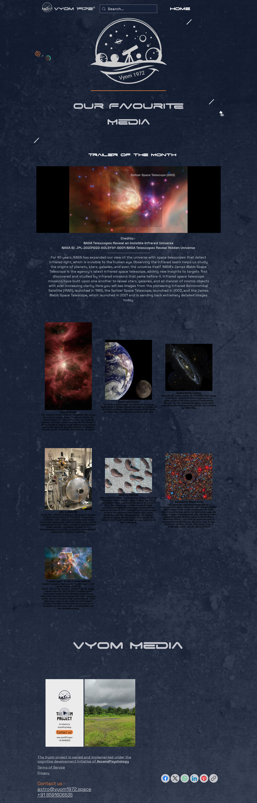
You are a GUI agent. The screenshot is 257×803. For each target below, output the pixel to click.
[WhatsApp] (184, 778)
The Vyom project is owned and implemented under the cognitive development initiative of (84, 759)
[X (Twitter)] (175, 778)
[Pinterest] (204, 778)
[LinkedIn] (194, 778)
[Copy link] (213, 778)
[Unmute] (47, 227)
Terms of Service (51, 767)
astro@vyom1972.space (64, 789)
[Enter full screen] (215, 227)
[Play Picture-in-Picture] (209, 227)
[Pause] (41, 227)
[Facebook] (165, 778)
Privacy (43, 773)
